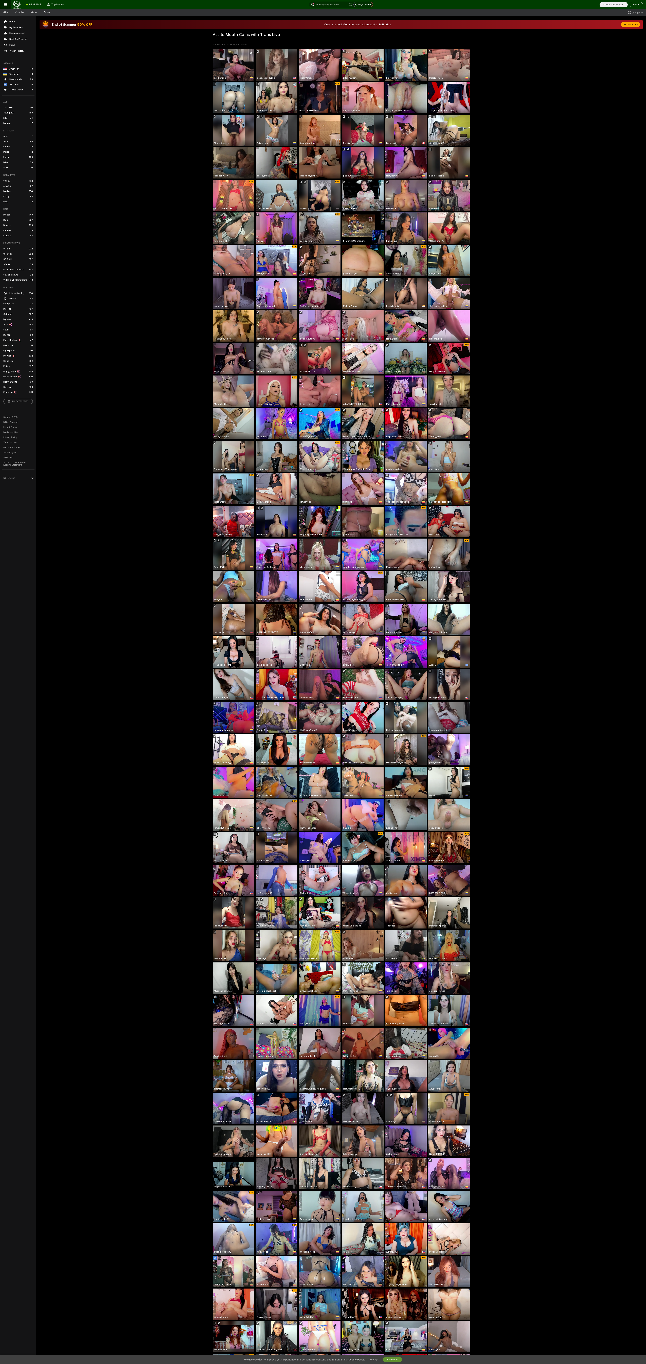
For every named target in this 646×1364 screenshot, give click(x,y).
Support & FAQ (10, 417)
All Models (8, 457)
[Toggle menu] (5, 4)
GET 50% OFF (630, 24)
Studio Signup (10, 452)
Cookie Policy (356, 1359)
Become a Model (11, 447)
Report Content (10, 427)
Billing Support (10, 422)
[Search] (350, 4)
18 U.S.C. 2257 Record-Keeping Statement (14, 463)
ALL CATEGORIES (20, 401)
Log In (636, 4)
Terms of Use (9, 442)
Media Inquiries (10, 432)
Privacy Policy (10, 437)
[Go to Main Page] (17, 4)
